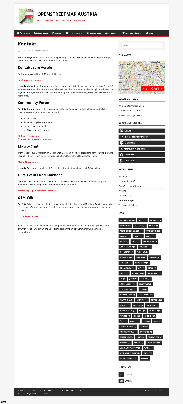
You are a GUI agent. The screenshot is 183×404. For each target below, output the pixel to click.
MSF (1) (142, 311)
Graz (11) (124, 273)
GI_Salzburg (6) (127, 268)
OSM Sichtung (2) (128, 326)
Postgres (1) (146, 332)
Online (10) (149, 316)
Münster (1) (154, 311)
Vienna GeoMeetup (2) (130, 348)
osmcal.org (96, 181)
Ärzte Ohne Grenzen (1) (131, 231)
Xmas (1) (144, 358)
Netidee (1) (125, 316)
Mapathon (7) (126, 300)
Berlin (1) (150, 236)
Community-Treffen (128, 181)
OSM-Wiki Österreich (28, 216)
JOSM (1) (133, 278)
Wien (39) (148, 353)
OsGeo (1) (134, 321)
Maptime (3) (142, 300)
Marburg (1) (156, 300)
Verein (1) (138, 342)
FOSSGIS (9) (154, 257)
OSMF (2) (144, 326)
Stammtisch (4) (155, 337)
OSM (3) (157, 321)
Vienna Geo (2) (153, 342)
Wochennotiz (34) (128, 358)
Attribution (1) (153, 231)
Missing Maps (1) (127, 311)
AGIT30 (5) (153, 225)
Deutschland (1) (127, 247)
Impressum (136, 391)
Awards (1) (125, 236)
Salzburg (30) (126, 337)
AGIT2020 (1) (140, 225)
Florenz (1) (142, 252)
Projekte (122, 190)
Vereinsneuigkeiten (128, 205)
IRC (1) (122, 278)
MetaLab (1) (152, 305)
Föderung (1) (126, 257)
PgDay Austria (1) (128, 332)
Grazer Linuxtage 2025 (129, 115)
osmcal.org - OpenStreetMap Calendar (36, 190)
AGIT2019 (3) (125, 225)
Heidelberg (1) (154, 273)
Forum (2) (140, 257)
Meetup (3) (138, 305)
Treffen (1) (125, 342)
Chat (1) (135, 241)
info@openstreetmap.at (29, 80)
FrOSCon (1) (125, 263)
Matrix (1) (124, 305)
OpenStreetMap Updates (130, 186)
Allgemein (123, 176)
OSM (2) (146, 321)
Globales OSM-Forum (28, 136)
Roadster (38, 393)
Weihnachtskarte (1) (130, 353)
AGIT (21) (142, 220)
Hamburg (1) (138, 273)
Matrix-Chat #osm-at (28, 162)
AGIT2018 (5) (155, 220)
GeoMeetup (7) (141, 263)
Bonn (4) (124, 241)
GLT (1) (141, 268)
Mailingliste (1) (127, 294)
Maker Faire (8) (146, 294)
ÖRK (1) (123, 321)
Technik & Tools (126, 195)
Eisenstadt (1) (126, 252)
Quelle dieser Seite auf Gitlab (153, 391)
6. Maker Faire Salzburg (130, 110)
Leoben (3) (145, 278)
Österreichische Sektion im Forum (35, 139)
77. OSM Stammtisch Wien (131, 106)
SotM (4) (140, 337)
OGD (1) (137, 316)
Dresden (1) (144, 247)
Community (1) (150, 241)
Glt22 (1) (152, 268)
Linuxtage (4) (145, 284)
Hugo (29, 393)
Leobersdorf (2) (127, 284)
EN (47, 50)
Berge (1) (138, 236)
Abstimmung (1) (127, 220)
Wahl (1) (148, 348)
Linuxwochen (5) (128, 289)
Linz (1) (143, 289)
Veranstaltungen (126, 200)
